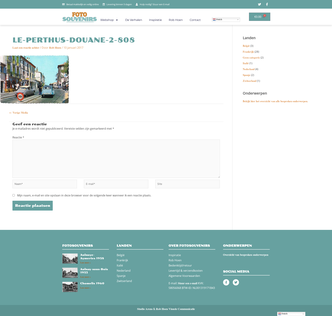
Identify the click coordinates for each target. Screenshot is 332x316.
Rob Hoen (176, 20)
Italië (246, 63)
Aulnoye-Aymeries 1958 (92, 256)
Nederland (249, 69)
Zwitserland (249, 81)
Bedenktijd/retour (180, 265)
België (246, 46)
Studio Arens (145, 309)
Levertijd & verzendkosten (186, 270)
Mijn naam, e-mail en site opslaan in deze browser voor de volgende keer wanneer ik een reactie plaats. (84, 195)
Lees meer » (85, 262)
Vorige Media (18, 112)
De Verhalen (133, 20)
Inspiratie (155, 20)
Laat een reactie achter (25, 48)
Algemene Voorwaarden (184, 276)
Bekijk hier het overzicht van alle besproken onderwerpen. (275, 101)
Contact (195, 20)
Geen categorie (251, 57)
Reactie (18, 137)
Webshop (107, 20)
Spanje (246, 75)
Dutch (219, 19)
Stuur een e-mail (187, 283)
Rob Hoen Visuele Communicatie (175, 309)
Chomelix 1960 (92, 283)
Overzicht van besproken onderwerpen (245, 255)
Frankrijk (248, 52)
